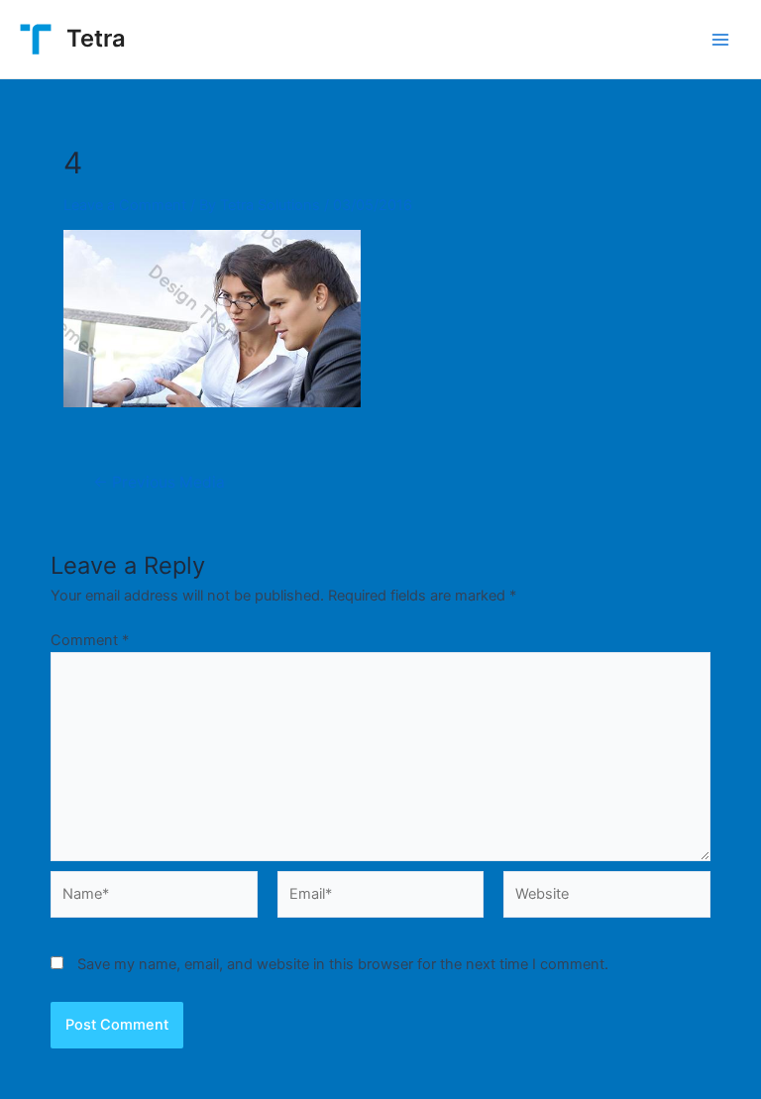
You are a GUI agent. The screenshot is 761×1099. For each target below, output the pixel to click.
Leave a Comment (124, 205)
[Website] (606, 899)
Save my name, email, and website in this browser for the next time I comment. (342, 964)
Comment (90, 640)
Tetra (96, 38)
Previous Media (159, 483)
